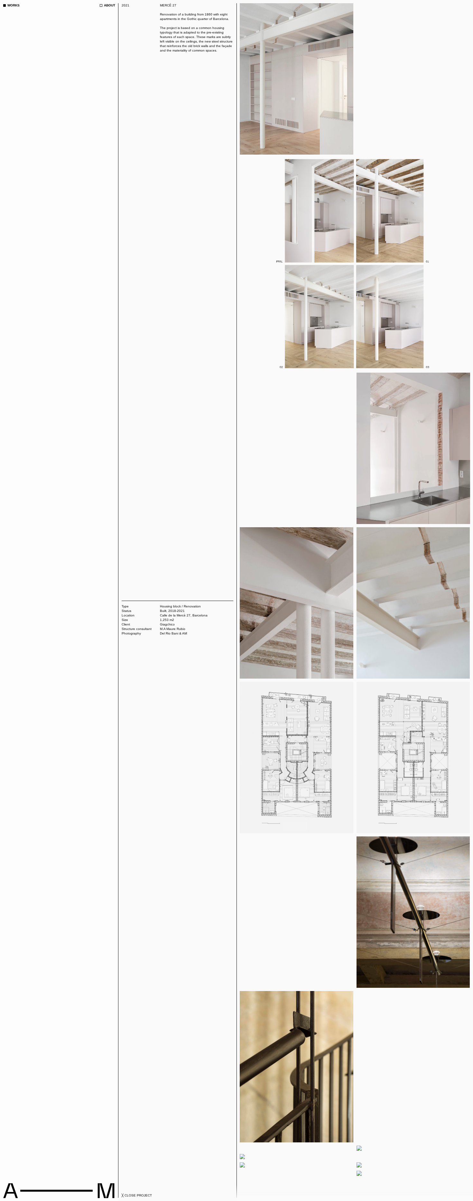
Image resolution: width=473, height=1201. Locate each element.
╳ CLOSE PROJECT (137, 1195)
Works (13, 5)
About (109, 5)
